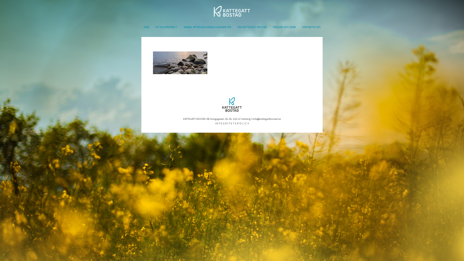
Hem (146, 27)
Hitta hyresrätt (166, 27)
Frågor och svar (284, 27)
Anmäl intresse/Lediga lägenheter (207, 27)
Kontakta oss (311, 27)
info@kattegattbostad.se (266, 119)
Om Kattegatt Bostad (252, 27)
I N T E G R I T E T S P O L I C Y (232, 123)
